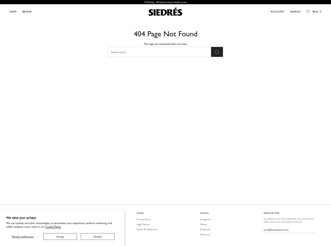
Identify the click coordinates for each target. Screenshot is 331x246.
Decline (98, 236)
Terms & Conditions (147, 229)
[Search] (217, 52)
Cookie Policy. (53, 226)
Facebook (205, 229)
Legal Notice (143, 224)
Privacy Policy (144, 219)
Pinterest (205, 234)
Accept (60, 236)
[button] (13, 11)
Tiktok (203, 224)
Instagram (205, 219)
